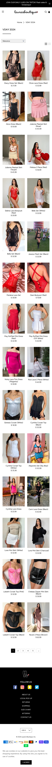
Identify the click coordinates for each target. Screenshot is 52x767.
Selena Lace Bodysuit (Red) (13, 212)
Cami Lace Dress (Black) (38, 509)
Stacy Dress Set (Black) (13, 83)
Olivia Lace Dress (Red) (38, 83)
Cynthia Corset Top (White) (14, 467)
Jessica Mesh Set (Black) (38, 254)
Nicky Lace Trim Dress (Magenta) (13, 380)
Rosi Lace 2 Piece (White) (38, 380)
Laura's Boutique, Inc (29, 737)
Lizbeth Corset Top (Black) (13, 635)
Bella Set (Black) (13, 254)
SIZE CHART (26, 710)
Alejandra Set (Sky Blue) (38, 466)
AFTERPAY (26, 713)
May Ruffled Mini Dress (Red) (13, 337)
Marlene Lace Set (14, 295)
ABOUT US (26, 695)
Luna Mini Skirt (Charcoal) (38, 550)
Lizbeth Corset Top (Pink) (13, 592)
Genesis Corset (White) (13, 423)
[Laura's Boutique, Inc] (26, 12)
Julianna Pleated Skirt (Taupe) (13, 168)
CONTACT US (26, 717)
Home (19, 22)
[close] (49, 3)
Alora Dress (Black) (13, 124)
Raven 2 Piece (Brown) (38, 635)
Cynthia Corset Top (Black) (38, 424)
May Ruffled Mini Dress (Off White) (38, 337)
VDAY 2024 (30, 22)
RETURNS (26, 702)
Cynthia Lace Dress (13, 509)
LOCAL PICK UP (26, 698)
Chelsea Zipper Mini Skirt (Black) (38, 593)
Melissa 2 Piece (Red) (38, 167)
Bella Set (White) (38, 211)
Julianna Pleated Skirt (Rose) (38, 125)
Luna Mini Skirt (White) (14, 550)
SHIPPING (26, 706)
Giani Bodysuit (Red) (38, 295)
